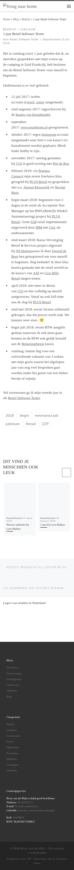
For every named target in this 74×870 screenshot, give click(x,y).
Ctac (52, 227)
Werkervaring (13, 673)
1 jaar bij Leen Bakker (52, 524)
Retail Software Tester (24, 39)
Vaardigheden (14, 679)
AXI (36, 273)
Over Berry (12, 667)
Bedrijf (26, 19)
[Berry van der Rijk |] (20, 5)
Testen (10, 741)
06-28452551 (25, 802)
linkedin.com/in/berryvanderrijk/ (36, 810)
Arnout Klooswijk (36, 187)
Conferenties (13, 735)
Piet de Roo (61, 164)
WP (29, 859)
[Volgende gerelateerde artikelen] (66, 472)
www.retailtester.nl (34, 127)
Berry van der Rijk (33, 848)
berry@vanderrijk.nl (26, 806)
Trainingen (12, 764)
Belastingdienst (33, 344)
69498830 (18, 817)
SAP (34, 222)
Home (6, 19)
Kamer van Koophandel (33, 115)
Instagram (49, 135)
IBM (39, 227)
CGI (19, 164)
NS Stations (24, 251)
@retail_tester (34, 102)
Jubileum (11, 759)
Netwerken (12, 753)
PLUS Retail (38, 182)
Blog (16, 19)
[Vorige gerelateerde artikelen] (56, 472)
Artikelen (11, 690)
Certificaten (13, 684)
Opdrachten (12, 747)
